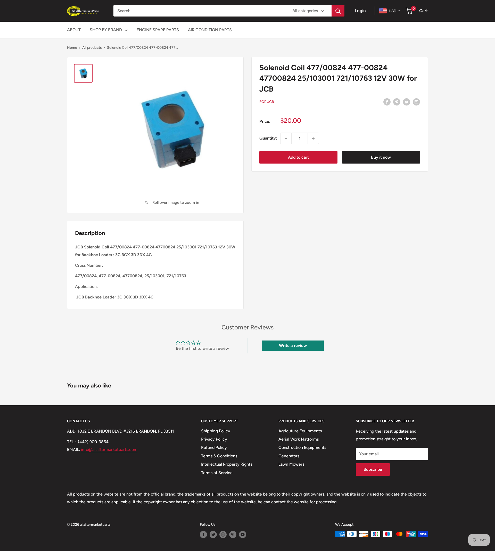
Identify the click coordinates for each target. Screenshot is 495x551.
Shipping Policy (215, 430)
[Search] (338, 11)
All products (92, 47)
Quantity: (268, 138)
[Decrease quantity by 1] (285, 138)
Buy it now (381, 157)
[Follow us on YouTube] (242, 534)
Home (72, 47)
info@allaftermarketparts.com (109, 449)
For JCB (266, 102)
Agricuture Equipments (300, 430)
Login (360, 10)
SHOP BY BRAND (106, 29)
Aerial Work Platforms (298, 439)
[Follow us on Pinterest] (232, 534)
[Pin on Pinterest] (396, 102)
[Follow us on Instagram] (223, 534)
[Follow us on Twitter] (213, 534)
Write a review (293, 345)
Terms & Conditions (219, 455)
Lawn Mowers (291, 464)
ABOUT (74, 29)
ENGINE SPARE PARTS (158, 29)
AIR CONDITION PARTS (210, 29)
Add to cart (298, 157)
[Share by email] (416, 102)
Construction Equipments (302, 447)
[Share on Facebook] (387, 102)
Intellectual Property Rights (226, 464)
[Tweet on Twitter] (406, 102)
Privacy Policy (214, 439)
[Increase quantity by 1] (313, 138)
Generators (288, 455)
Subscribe (373, 469)
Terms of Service (217, 472)
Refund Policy (214, 447)
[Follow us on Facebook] (203, 534)
